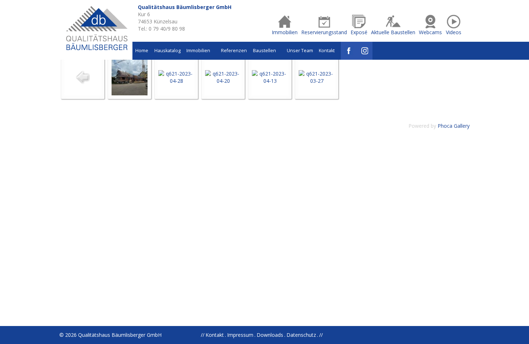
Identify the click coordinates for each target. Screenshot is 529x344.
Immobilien (198, 50)
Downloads (270, 334)
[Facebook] (349, 51)
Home (141, 50)
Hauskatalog (167, 50)
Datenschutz (301, 334)
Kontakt (327, 50)
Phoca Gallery (454, 125)
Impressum (240, 334)
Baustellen (265, 50)
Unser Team (300, 50)
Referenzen (234, 50)
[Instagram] (364, 51)
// (321, 334)
